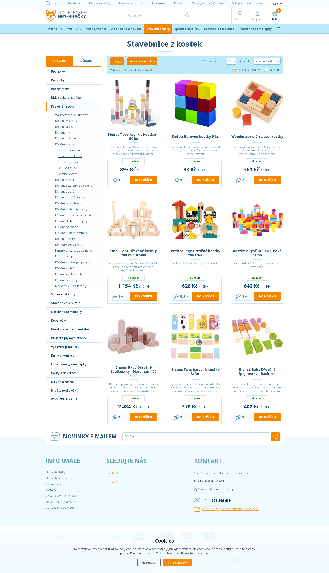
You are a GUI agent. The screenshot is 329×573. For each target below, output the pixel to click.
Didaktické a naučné (126, 29)
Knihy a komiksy (62, 355)
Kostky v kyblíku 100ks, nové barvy (257, 253)
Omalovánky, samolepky (69, 364)
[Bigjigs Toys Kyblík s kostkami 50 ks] (133, 103)
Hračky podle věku (64, 390)
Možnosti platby (55, 472)
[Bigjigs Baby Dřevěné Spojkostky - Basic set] (257, 336)
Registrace (74, 3)
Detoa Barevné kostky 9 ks (195, 136)
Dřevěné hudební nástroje (71, 233)
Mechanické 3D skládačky (70, 286)
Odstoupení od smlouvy (60, 507)
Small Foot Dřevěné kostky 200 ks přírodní (133, 253)
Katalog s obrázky (248, 70)
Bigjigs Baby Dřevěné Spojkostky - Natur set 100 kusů (133, 371)
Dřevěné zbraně (65, 191)
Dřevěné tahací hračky (68, 203)
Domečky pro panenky (69, 244)
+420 (216, 500)
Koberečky (59, 320)
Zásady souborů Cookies (207, 3)
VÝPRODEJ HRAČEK (64, 399)
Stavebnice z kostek (70, 156)
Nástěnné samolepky (255, 29)
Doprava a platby (99, 3)
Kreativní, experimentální (70, 329)
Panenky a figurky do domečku (74, 250)
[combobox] (231, 61)
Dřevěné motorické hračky (71, 209)
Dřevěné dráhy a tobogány (71, 221)
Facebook (112, 473)
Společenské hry (187, 29)
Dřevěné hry (62, 132)
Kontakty (51, 490)
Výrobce (87, 61)
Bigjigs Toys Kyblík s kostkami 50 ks (133, 136)
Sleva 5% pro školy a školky (62, 496)
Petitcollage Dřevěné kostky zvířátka (195, 253)
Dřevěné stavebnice (67, 138)
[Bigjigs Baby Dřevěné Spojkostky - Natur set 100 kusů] (133, 336)
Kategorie (59, 61)
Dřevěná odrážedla (66, 227)
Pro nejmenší (96, 29)
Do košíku (143, 180)
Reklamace (125, 3)
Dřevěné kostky (64, 144)
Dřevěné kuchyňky (66, 268)
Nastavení (149, 563)
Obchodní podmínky (153, 3)
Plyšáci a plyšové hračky (68, 338)
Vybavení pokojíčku (65, 347)
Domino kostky (67, 174)
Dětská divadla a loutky (69, 274)
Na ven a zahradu (64, 382)
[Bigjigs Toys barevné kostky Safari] (195, 336)
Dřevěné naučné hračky (69, 197)
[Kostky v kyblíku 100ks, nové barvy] (257, 220)
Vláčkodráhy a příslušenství (71, 115)
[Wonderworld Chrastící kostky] (257, 103)
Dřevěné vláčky (64, 126)
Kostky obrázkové (69, 150)
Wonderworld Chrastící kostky (257, 136)
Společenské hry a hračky (61, 502)
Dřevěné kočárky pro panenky (73, 262)
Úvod (56, 3)
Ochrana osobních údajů (247, 3)
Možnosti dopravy (56, 478)
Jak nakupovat (54, 484)
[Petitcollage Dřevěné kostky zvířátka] (195, 220)
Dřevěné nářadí (64, 180)
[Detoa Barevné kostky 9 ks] (195, 103)
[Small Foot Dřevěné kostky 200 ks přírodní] (133, 220)
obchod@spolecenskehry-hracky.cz (230, 509)
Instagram (112, 481)
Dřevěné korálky (65, 239)
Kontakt (179, 3)
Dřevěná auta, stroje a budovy (73, 185)
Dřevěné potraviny (66, 280)
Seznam (274, 70)
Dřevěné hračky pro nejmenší (73, 215)
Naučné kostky (67, 168)
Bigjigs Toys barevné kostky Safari (195, 371)
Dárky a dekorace (64, 373)
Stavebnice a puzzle (219, 29)
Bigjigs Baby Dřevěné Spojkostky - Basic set (257, 371)
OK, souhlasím (177, 563)
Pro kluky (74, 29)
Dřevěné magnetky (66, 121)
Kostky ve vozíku (68, 162)
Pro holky (55, 29)
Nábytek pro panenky (68, 256)
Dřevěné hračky (158, 29)
